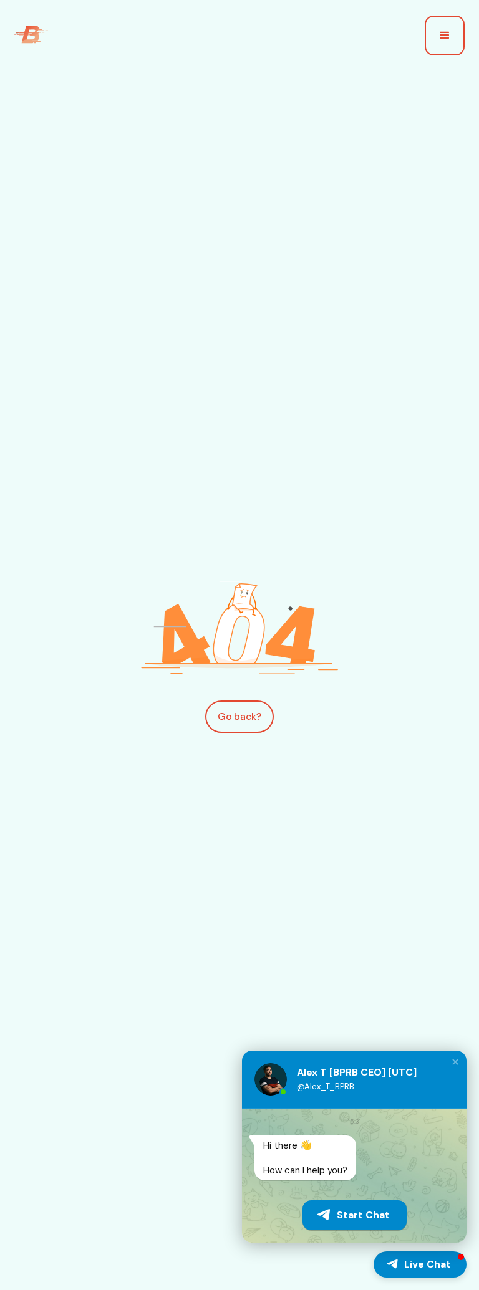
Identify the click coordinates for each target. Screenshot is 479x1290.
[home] (31, 35)
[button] (445, 35)
